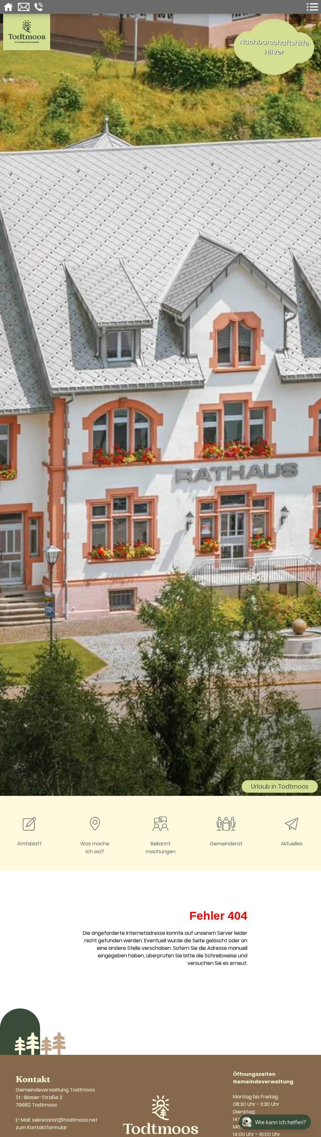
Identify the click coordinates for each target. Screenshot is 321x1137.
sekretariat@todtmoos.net (64, 1120)
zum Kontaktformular (41, 1127)
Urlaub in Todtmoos (279, 786)
